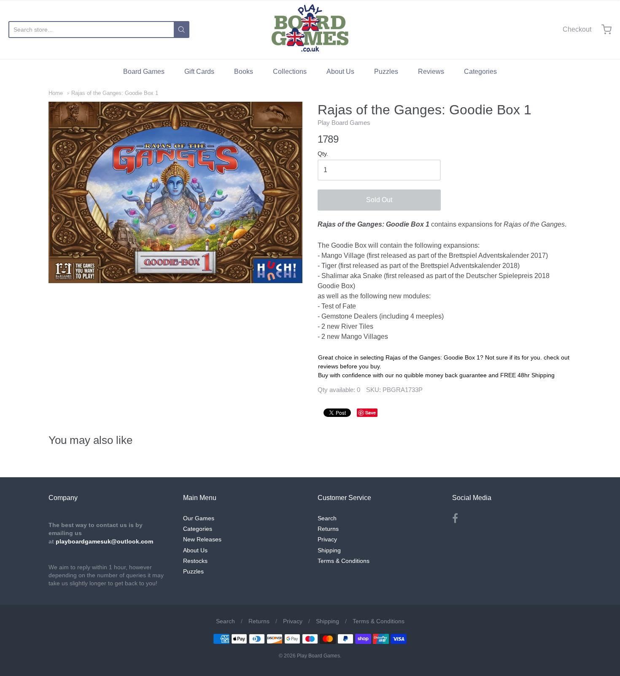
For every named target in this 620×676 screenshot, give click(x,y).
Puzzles (386, 71)
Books (243, 71)
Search (327, 518)
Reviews (431, 71)
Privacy (327, 539)
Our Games (198, 518)
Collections (290, 71)
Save (370, 412)
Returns (328, 528)
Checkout (577, 29)
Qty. (323, 154)
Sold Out (379, 199)
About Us (340, 71)
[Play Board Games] (310, 29)
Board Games (143, 71)
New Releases (202, 539)
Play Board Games (344, 122)
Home (56, 93)
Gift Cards (199, 71)
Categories (480, 71)
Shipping (329, 550)
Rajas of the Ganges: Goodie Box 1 (114, 93)
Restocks (195, 560)
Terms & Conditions (343, 560)
